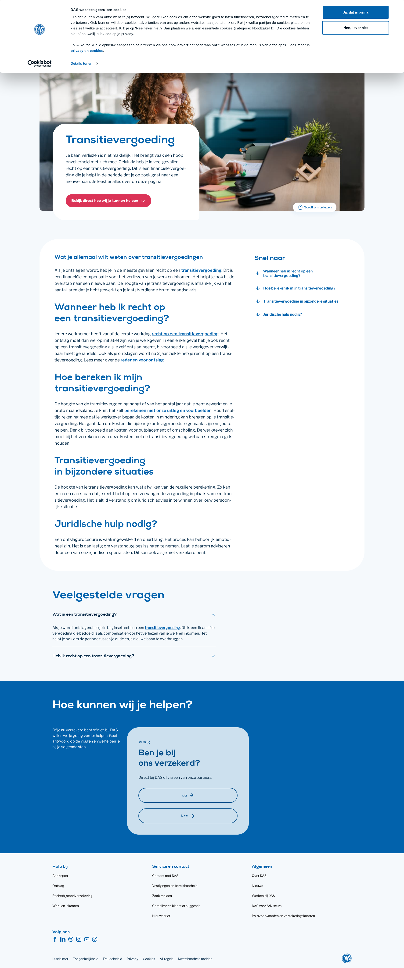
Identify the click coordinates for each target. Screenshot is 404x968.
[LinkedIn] (62, 939)
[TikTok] (94, 939)
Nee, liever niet (355, 28)
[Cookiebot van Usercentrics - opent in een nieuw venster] (39, 63)
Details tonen (81, 63)
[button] (108, 200)
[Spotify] (70, 939)
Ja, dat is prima (355, 12)
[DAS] (347, 958)
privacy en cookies (87, 51)
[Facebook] (55, 939)
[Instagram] (78, 939)
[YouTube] (86, 939)
